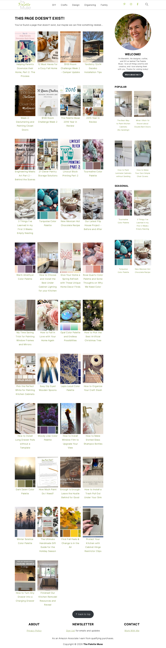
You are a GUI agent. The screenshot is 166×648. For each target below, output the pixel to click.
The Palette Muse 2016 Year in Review (70, 122)
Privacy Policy (34, 630)
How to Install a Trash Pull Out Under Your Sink (93, 493)
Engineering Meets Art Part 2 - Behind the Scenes (25, 175)
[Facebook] (137, 4)
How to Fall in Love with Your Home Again (48, 336)
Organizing (90, 5)
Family (104, 5)
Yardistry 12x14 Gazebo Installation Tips (93, 68)
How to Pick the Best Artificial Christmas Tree (93, 336)
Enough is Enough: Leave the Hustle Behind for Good (70, 493)
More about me (132, 75)
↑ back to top (83, 614)
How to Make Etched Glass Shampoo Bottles (93, 440)
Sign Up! (70, 630)
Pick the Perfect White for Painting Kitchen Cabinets (25, 390)
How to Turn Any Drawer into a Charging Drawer (25, 597)
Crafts (64, 5)
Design (75, 5)
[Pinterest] (124, 4)
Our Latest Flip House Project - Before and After (93, 225)
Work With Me (131, 630)
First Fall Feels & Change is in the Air (70, 543)
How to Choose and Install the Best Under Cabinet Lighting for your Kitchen (48, 283)
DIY (54, 5)
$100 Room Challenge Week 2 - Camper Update (70, 68)
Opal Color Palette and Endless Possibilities (70, 336)
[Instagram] (131, 4)
